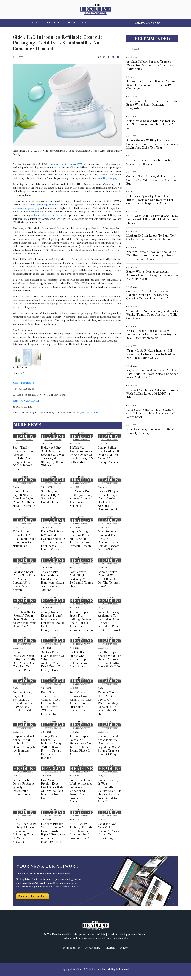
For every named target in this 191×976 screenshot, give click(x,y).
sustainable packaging (27, 208)
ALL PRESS (68, 23)
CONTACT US (86, 23)
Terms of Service (71, 948)
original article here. (88, 413)
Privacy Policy (92, 948)
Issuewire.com (57, 164)
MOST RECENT (50, 23)
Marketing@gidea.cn (24, 383)
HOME (35, 23)
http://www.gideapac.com (26, 401)
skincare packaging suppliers (41, 205)
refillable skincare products (46, 215)
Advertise (110, 948)
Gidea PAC (76, 164)
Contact (124, 948)
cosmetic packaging (107, 178)
